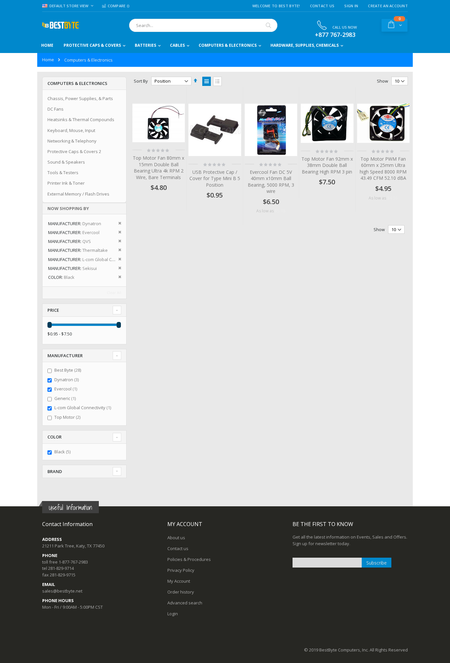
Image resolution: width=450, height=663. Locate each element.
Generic (65, 398)
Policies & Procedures (189, 559)
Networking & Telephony (72, 141)
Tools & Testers (62, 172)
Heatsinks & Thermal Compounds (80, 119)
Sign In (351, 5)
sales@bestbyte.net (62, 591)
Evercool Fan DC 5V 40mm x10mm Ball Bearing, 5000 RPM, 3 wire (271, 182)
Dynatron (67, 380)
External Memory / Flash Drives (78, 194)
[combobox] (203, 25)
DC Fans (55, 109)
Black (63, 452)
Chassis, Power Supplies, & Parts (80, 98)
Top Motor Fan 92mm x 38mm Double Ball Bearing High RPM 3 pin (327, 165)
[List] (217, 81)
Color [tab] (54, 437)
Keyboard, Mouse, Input (71, 130)
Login (172, 614)
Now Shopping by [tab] (68, 208)
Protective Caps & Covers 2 (74, 151)
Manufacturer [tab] (65, 355)
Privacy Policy (180, 570)
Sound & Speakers (66, 162)
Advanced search (184, 603)
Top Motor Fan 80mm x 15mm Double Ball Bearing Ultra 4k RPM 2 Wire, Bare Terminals (158, 167)
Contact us (177, 548)
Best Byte (68, 370)
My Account (178, 581)
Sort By (141, 81)
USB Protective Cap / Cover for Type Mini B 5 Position (214, 178)
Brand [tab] (54, 471)
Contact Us (322, 5)
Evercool (66, 389)
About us (176, 538)
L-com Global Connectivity (83, 408)
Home (48, 60)
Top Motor (68, 417)
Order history (180, 592)
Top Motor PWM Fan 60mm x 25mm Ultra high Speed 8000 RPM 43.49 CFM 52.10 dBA (383, 168)
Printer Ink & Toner (66, 183)
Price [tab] (53, 310)
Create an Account (388, 5)
